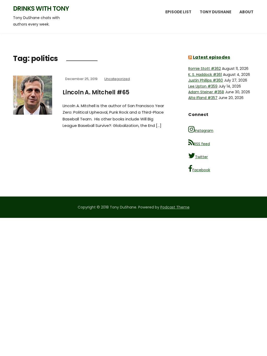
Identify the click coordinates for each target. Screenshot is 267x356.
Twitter (201, 156)
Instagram (204, 130)
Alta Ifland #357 (202, 97)
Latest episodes (211, 57)
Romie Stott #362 (204, 68)
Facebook (201, 170)
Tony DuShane (215, 12)
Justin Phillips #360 (205, 80)
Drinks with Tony (41, 8)
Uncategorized (117, 78)
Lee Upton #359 (202, 86)
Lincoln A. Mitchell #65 (96, 92)
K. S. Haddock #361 (205, 74)
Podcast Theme (175, 207)
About (246, 12)
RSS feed (202, 143)
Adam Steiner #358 (206, 92)
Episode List (178, 12)
